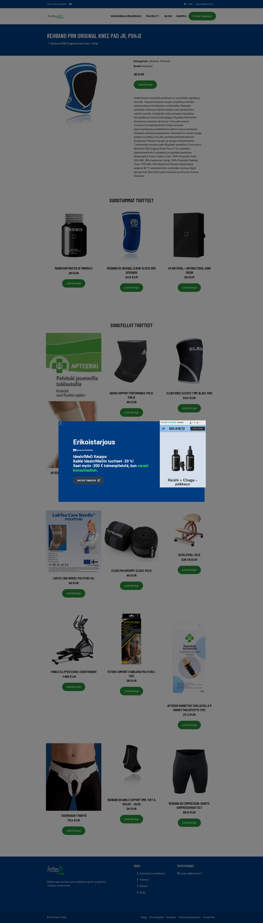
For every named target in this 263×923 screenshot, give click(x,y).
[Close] (60, 423)
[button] (88, 480)
